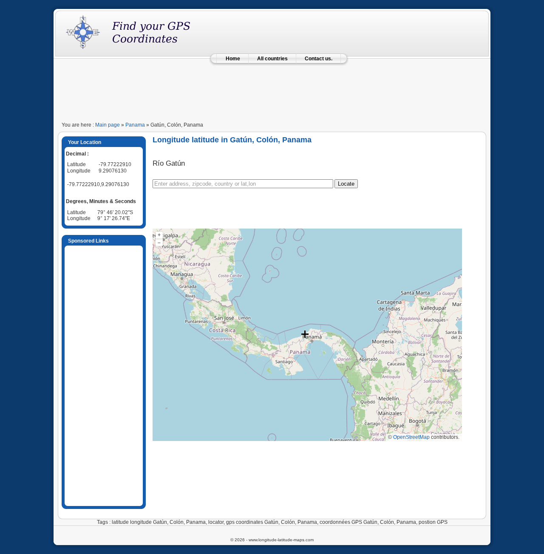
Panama (135, 125)
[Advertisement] (272, 90)
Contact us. (318, 59)
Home (233, 59)
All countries (272, 59)
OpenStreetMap (411, 437)
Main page (107, 125)
